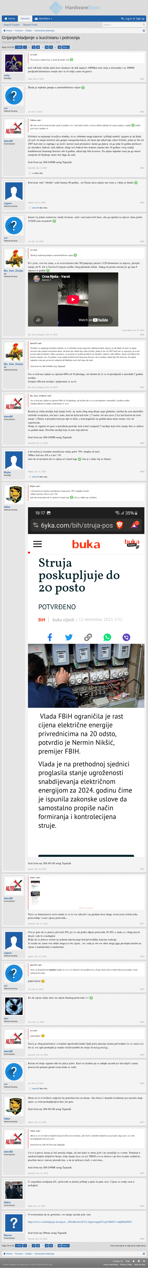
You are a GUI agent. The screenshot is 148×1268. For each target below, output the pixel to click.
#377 (142, 1122)
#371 (142, 924)
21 (51, 47)
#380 (142, 1239)
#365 (142, 241)
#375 (142, 1055)
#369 (142, 471)
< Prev (19, 47)
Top (139, 1261)
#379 (142, 1206)
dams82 (8, 141)
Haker (7, 507)
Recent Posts (30, 24)
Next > (66, 47)
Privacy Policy (126, 1264)
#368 (142, 443)
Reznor (45, 42)
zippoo (8, 203)
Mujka (7, 472)
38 (60, 47)
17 (34, 47)
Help (128, 1261)
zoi (5, 108)
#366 (142, 335)
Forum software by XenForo (28, 1264)
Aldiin (7, 1202)
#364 (142, 202)
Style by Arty (139, 1264)
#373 (142, 989)
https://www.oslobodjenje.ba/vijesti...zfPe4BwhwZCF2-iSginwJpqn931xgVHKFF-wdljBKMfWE (80, 1221)
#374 (142, 1022)
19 (42, 47)
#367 (142, 387)
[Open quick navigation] (143, 30)
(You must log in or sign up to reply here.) (128, 1246)
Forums (25, 18)
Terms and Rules (110, 1264)
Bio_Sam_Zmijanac (13, 272)
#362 (142, 112)
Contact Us (118, 1261)
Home (133, 1261)
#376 (142, 1083)
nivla (6, 75)
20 (47, 47)
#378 (142, 1173)
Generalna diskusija (23, 42)
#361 (142, 79)
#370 (142, 869)
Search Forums (12, 24)
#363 (142, 168)
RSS (144, 1261)
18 (38, 47)
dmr (6, 1018)
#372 (142, 956)
